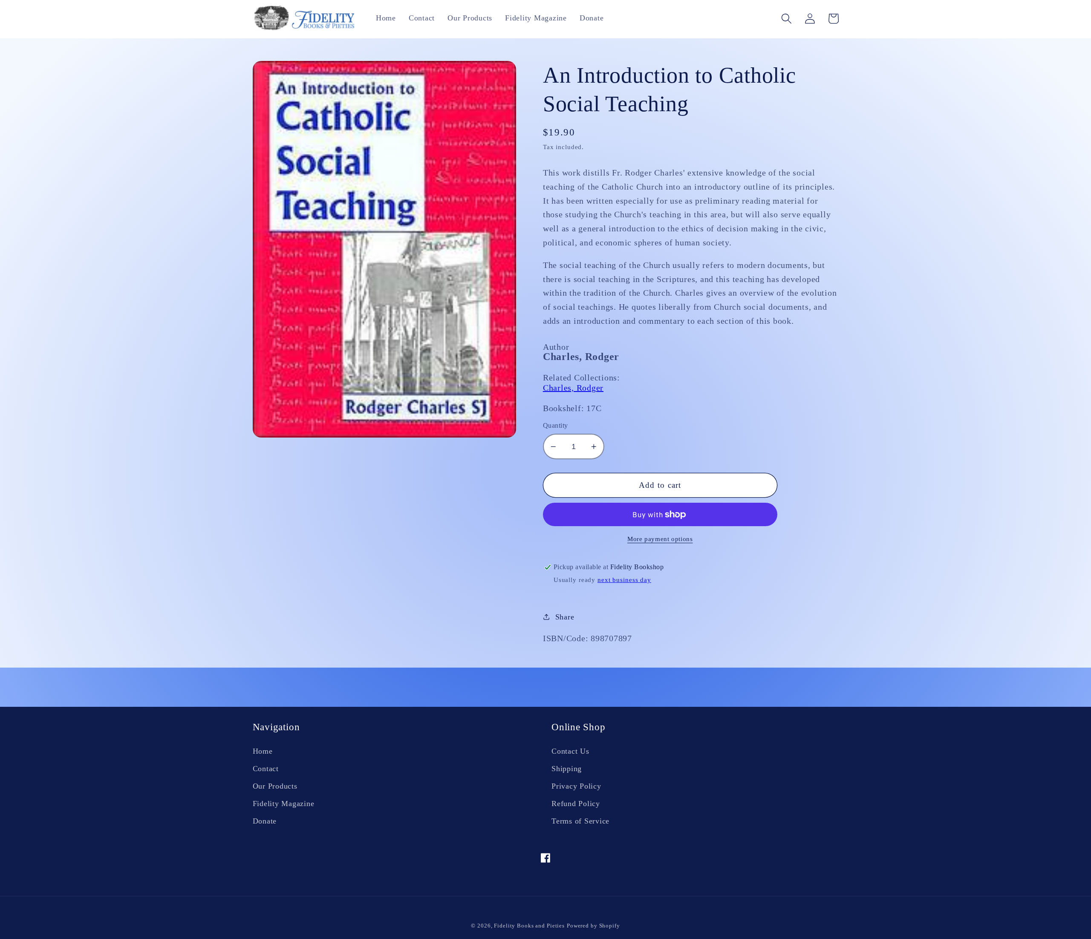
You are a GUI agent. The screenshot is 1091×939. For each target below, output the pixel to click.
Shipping (566, 768)
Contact (266, 768)
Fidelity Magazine (284, 803)
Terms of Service (580, 821)
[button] (786, 18)
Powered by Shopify (593, 926)
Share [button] (564, 617)
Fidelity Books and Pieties (529, 926)
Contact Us (570, 751)
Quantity (555, 425)
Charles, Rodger (573, 387)
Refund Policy (575, 803)
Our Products (275, 786)
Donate (265, 821)
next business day (624, 579)
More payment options (660, 539)
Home (263, 751)
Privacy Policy (576, 786)
